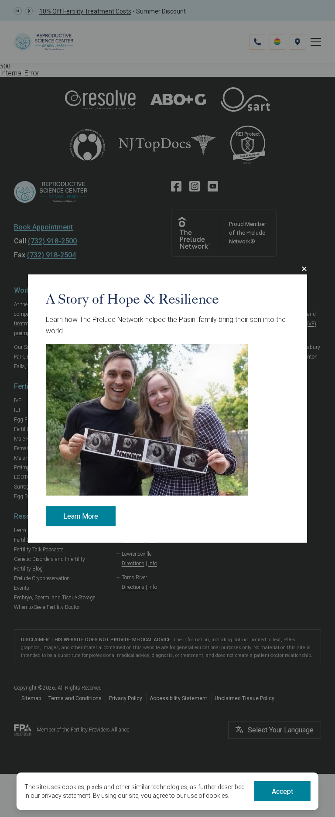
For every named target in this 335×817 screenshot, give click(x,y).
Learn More (80, 517)
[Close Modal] (304, 268)
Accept (282, 791)
